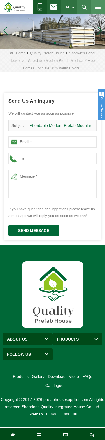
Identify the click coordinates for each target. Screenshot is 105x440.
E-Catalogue (52, 385)
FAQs (87, 376)
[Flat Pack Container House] (52, 30)
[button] (46, 43)
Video (74, 376)
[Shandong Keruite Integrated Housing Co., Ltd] (52, 294)
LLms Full (68, 414)
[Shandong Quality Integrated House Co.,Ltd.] (14, 7)
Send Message (33, 230)
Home (20, 53)
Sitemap (35, 414)
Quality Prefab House (47, 53)
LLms (51, 414)
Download (57, 376)
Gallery (38, 376)
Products (21, 376)
